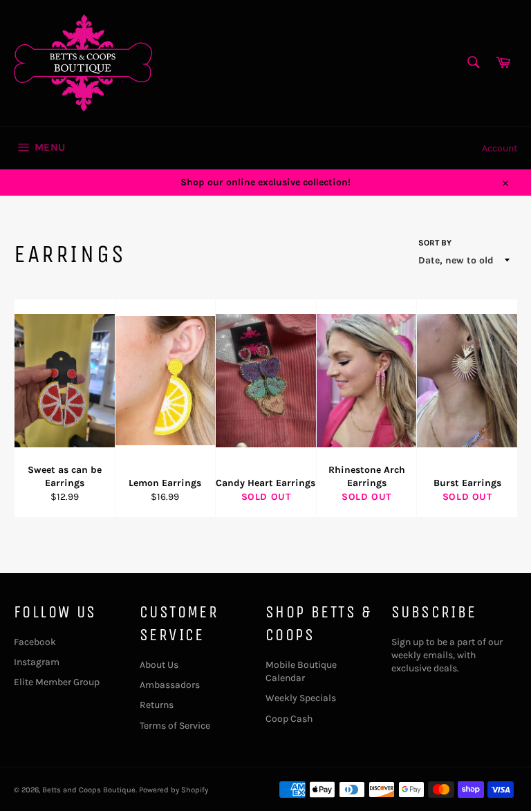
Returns (157, 705)
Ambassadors (170, 685)
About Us (159, 665)
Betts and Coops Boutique (89, 789)
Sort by (434, 243)
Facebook (35, 642)
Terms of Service (175, 725)
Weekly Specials (301, 698)
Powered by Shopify (173, 789)
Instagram (36, 662)
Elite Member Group (57, 682)
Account (499, 148)
